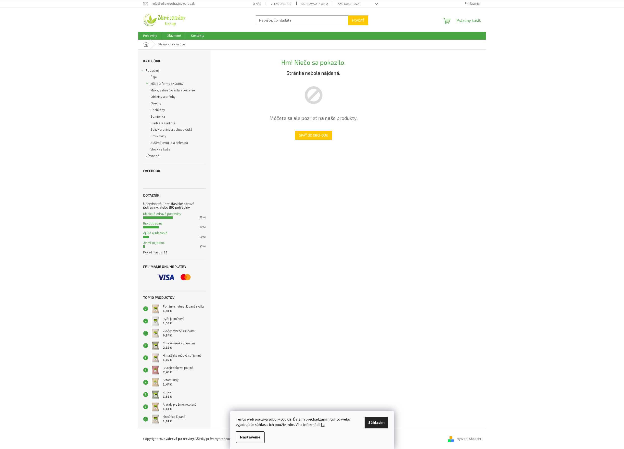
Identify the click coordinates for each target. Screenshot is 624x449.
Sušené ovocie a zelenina (169, 142)
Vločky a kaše (160, 149)
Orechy (156, 103)
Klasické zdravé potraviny (162, 214)
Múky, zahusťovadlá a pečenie (173, 90)
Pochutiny (158, 110)
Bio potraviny (153, 223)
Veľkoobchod (281, 4)
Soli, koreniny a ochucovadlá (171, 129)
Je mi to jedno (153, 242)
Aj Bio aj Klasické (155, 233)
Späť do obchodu (313, 135)
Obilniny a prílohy (163, 96)
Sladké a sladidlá (163, 123)
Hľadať (358, 20)
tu (323, 424)
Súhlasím (376, 422)
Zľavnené (152, 156)
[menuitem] (150, 36)
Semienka (158, 116)
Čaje (154, 77)
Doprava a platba (314, 4)
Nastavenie (250, 437)
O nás (257, 4)
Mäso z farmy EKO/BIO (167, 83)
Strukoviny (158, 136)
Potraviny (153, 70)
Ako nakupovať (349, 4)
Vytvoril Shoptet (469, 439)
